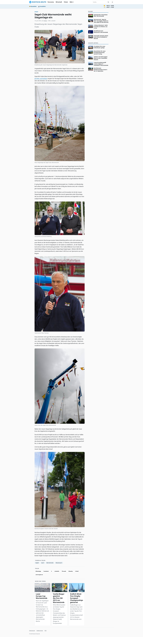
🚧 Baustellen (32, 6)
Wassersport (59, 562)
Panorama (51, 2)
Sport (36, 11)
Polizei (66, 2)
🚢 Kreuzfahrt (42, 6)
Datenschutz (40, 630)
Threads (64, 571)
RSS (45, 630)
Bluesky (71, 571)
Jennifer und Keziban (41, 78)
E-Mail (77, 571)
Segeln (37, 562)
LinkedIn (56, 571)
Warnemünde (49, 562)
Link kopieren (39, 574)
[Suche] (108, 2)
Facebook (46, 571)
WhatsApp (38, 571)
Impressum (32, 630)
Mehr (71, 2)
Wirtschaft (59, 2)
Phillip (45, 20)
